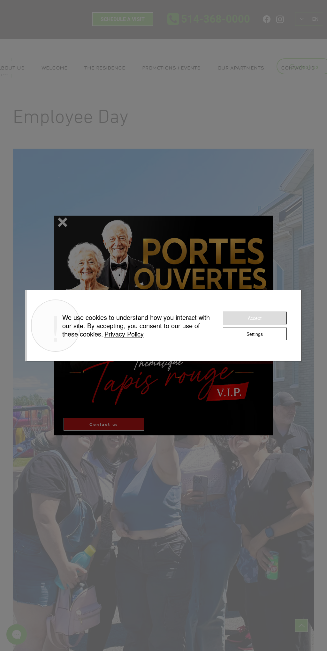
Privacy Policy (124, 333)
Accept (255, 318)
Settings (255, 334)
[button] (62, 222)
